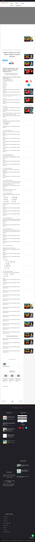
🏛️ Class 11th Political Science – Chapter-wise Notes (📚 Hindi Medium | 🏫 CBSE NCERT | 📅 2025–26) (9, 424)
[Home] (12, 401)
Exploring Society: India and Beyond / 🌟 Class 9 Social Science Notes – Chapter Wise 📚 (9, 476)
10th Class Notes (5, 516)
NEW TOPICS (5, 527)
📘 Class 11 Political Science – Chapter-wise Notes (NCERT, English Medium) (25, 471)
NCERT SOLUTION (5, 525)
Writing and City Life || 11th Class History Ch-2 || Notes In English (25, 466)
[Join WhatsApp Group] (33, 535)
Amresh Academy (6, 366)
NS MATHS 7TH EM (12, 359)
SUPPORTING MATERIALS (6, 531)
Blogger (32, 540)
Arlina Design (24, 540)
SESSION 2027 (5, 529)
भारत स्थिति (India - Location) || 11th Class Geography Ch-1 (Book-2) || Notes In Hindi (10, 435)
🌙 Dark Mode (32, 537)
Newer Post (4, 401)
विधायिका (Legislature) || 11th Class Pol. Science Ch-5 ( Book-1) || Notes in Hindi (11, 429)
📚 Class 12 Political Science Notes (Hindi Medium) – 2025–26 (11, 417)
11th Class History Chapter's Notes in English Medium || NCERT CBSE (23, 476)
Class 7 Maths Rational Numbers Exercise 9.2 (11, 74)
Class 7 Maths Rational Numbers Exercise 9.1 (11, 73)
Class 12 (11, 5)
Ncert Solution (18, 5)
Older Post (20, 401)
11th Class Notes (5, 518)
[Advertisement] (8, 31)
